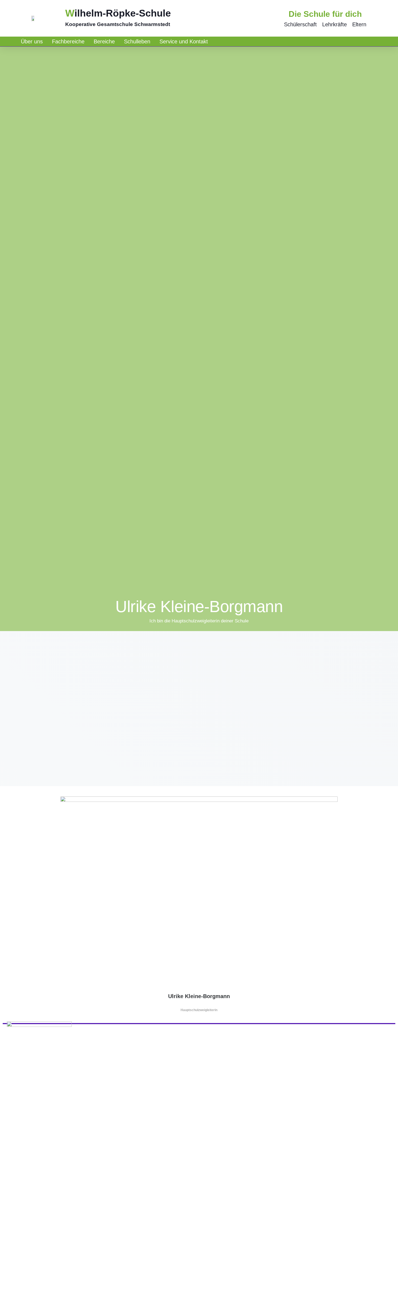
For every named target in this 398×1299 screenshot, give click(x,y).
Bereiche (104, 41)
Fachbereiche (68, 41)
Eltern (359, 24)
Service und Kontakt (183, 41)
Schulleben (137, 41)
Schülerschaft (300, 24)
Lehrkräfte (334, 24)
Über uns (32, 41)
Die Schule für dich (325, 13)
